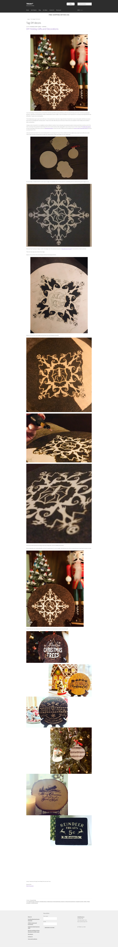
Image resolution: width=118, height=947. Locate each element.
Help (71, 3)
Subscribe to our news (49, 927)
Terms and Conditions (32, 939)
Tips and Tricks (33, 900)
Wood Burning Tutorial (67, 248)
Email (44, 921)
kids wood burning (56, 901)
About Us (30, 916)
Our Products (34, 10)
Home (27, 10)
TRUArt (85, 901)
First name (45, 916)
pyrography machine (79, 901)
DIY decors (37, 901)
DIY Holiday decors (43, 901)
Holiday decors (50, 901)
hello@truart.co (80, 916)
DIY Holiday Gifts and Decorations (42, 28)
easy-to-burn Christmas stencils (81, 128)
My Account (58, 10)
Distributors (30, 934)
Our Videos (45, 10)
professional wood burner (70, 901)
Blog (40, 10)
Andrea (39, 26)
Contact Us (51, 10)
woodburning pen (34, 902)
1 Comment (44, 26)
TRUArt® (29, 4)
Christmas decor (31, 901)
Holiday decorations (86, 126)
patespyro (63, 901)
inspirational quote (49, 128)
